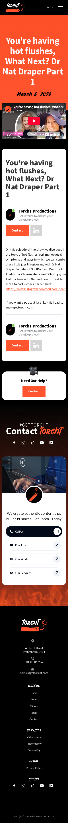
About (34, 699)
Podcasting (34, 750)
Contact (17, 230)
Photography (34, 743)
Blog (34, 712)
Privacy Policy (34, 768)
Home (34, 692)
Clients (34, 706)
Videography (34, 737)
